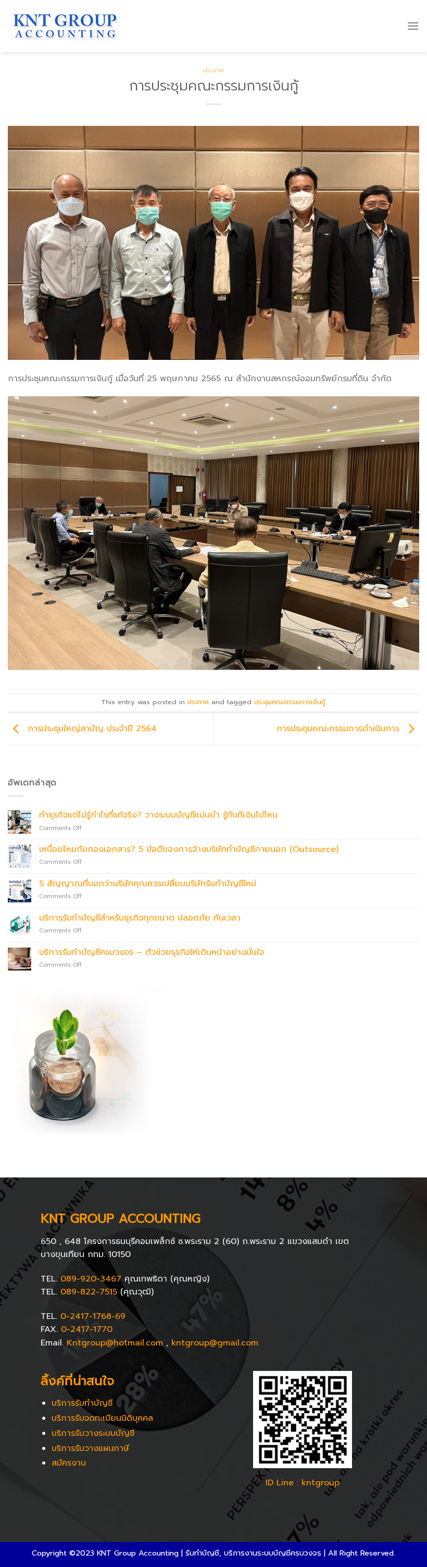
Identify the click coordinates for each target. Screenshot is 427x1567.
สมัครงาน (69, 1463)
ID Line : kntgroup (303, 1483)
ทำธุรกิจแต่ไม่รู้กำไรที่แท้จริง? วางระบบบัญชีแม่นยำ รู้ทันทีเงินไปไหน (158, 815)
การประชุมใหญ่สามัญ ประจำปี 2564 (90, 728)
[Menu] (413, 25)
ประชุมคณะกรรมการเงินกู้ (289, 702)
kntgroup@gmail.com (214, 1343)
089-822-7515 (88, 1292)
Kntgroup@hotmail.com (115, 1343)
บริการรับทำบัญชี (82, 1403)
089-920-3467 (90, 1279)
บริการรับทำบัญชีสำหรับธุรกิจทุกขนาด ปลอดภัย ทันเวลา (140, 918)
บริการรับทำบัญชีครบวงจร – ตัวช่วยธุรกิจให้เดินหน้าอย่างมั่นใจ (151, 952)
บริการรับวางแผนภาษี (90, 1448)
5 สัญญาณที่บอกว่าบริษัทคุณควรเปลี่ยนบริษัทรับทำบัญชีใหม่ (147, 884)
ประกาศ (213, 70)
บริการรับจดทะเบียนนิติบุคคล (102, 1418)
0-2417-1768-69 (92, 1316)
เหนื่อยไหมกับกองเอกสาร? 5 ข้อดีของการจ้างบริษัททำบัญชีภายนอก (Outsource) (188, 849)
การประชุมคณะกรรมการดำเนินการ (340, 728)
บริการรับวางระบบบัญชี (93, 1433)
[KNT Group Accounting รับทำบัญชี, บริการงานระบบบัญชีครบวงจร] (65, 26)
